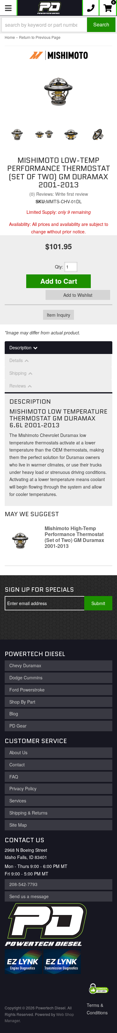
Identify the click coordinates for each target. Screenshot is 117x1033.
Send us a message (29, 896)
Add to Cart (58, 281)
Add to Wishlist (77, 295)
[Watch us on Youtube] (35, 625)
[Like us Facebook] (14, 625)
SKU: (41, 201)
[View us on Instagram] (56, 625)
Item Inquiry (58, 315)
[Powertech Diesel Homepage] (49, 8)
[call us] (91, 8)
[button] (58, 24)
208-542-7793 (23, 884)
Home (10, 37)
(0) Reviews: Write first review (58, 194)
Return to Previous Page (40, 37)
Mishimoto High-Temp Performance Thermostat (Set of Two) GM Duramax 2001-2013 (74, 537)
